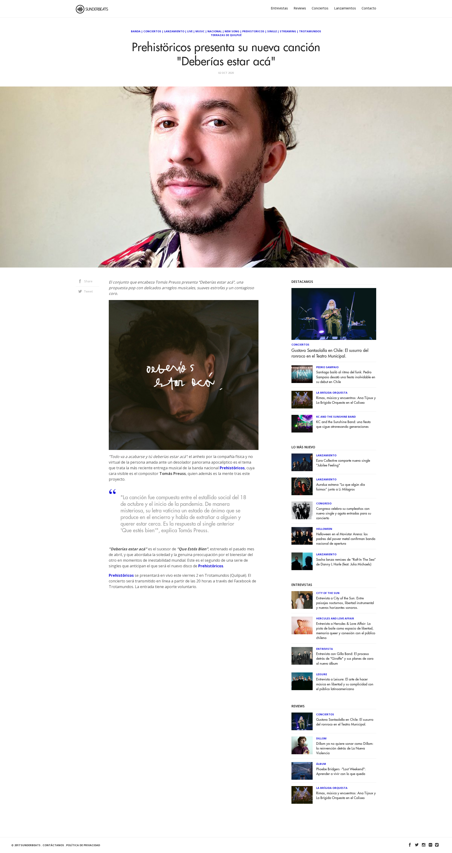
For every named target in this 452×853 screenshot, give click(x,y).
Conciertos (320, 8)
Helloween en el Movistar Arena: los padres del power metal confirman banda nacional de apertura (345, 538)
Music (200, 31)
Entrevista (324, 649)
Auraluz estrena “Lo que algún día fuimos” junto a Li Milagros (340, 487)
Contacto (369, 8)
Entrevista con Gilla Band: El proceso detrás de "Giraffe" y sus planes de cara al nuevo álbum (344, 658)
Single (272, 31)
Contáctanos (53, 845)
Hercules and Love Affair (335, 618)
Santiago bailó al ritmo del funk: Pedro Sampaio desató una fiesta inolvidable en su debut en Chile (345, 377)
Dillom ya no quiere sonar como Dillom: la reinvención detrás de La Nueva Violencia (344, 748)
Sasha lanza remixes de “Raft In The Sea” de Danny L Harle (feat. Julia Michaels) (346, 562)
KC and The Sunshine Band (336, 416)
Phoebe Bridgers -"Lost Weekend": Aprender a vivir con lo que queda (341, 771)
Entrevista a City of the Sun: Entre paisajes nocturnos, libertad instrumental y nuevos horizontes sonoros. (345, 603)
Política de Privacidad (83, 845)
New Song (232, 31)
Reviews (300, 8)
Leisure (321, 674)
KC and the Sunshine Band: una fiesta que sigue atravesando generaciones (343, 424)
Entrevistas (279, 8)
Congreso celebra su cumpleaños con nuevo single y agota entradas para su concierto (343, 513)
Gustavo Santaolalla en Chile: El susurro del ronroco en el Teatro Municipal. (329, 353)
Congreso (323, 503)
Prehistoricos (253, 31)
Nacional (214, 31)
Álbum (321, 764)
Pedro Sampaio (327, 367)
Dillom (321, 738)
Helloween (324, 529)
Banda (136, 31)
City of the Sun (327, 593)
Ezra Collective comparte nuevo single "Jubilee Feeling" (343, 463)
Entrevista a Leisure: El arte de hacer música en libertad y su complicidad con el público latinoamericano (344, 684)
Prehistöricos (232, 467)
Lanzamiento (174, 31)
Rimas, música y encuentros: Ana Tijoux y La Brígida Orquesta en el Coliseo (346, 400)
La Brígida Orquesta (331, 392)
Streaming (288, 31)
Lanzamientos (345, 8)
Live (190, 31)
